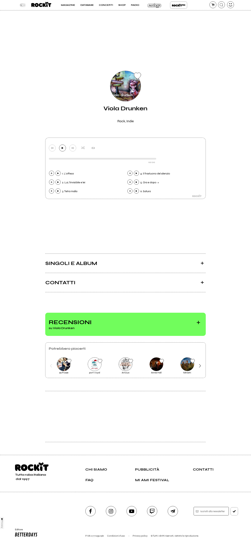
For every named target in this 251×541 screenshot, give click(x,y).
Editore (18, 531)
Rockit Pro (178, 5)
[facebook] (90, 511)
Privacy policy (140, 535)
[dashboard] (230, 4)
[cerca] (221, 4)
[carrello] (213, 4)
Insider (154, 5)
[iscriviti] (234, 511)
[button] (51, 366)
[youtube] (132, 511)
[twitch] (152, 511)
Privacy (2, 524)
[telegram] (173, 511)
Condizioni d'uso (116, 535)
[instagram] (111, 511)
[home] (41, 5)
